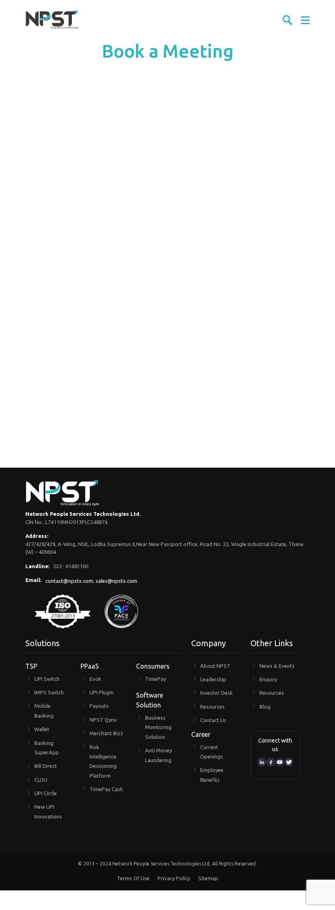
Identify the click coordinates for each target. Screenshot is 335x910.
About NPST (215, 666)
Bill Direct (45, 766)
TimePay (155, 679)
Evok (95, 679)
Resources (212, 706)
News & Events (277, 666)
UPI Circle (45, 793)
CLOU (40, 780)
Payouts (99, 706)
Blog (264, 706)
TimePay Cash (106, 789)
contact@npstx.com (69, 581)
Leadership (213, 679)
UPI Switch (47, 679)
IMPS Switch (49, 692)
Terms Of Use (133, 878)
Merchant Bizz (106, 733)
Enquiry (268, 679)
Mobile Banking (44, 710)
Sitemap (208, 878)
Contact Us (213, 720)
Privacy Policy (174, 878)
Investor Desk (216, 693)
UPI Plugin (101, 692)
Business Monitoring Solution (158, 727)
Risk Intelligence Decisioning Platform (103, 761)
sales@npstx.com (116, 581)
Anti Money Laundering (158, 755)
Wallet (41, 729)
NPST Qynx (103, 720)
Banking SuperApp (46, 747)
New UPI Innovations (48, 811)
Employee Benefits (211, 774)
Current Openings (211, 751)
